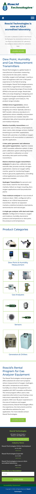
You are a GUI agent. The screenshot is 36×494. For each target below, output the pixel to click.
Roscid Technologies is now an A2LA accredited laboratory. (18, 26)
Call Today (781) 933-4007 (18, 439)
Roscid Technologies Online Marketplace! (16, 446)
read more (18, 450)
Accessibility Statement (12, 485)
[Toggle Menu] (32, 18)
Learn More (18, 51)
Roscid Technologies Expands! (12, 454)
